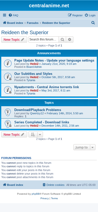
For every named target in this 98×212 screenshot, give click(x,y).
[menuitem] (13, 15)
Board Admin (34, 66)
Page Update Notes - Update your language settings (54, 60)
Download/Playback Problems (37, 110)
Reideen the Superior (24, 32)
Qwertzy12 (37, 113)
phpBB (36, 193)
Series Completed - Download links (41, 122)
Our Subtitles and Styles (33, 74)
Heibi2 (34, 63)
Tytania (30, 80)
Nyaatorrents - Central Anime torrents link (46, 87)
